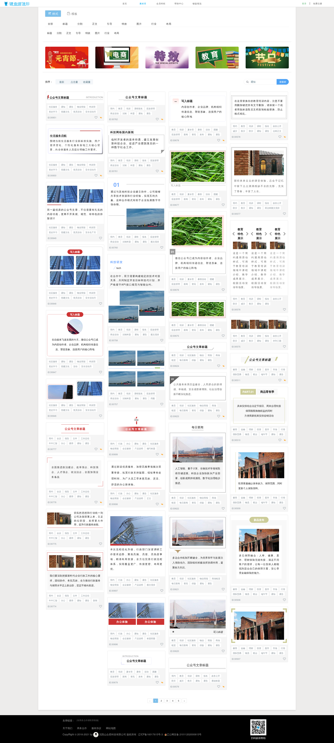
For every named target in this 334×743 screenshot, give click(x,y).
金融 (243, 369)
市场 (275, 369)
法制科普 (126, 241)
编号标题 (151, 448)
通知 (63, 106)
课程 (136, 160)
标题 (65, 23)
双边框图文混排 (272, 207)
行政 (120, 443)
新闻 (95, 600)
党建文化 (65, 111)
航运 (255, 374)
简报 (210, 355)
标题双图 (151, 638)
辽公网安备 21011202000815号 (184, 734)
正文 (94, 23)
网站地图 (111, 728)
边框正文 (277, 130)
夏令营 (129, 671)
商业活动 (114, 113)
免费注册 (317, 3)
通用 (71, 443)
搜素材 (282, 81)
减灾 (182, 680)
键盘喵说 (197, 3)
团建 (154, 671)
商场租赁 (216, 578)
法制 (124, 113)
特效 (124, 23)
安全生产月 (90, 232)
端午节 (264, 374)
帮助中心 (179, 3)
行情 (283, 369)
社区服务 (53, 106)
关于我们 (67, 728)
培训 (128, 108)
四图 (153, 398)
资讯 (132, 676)
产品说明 (139, 448)
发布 (140, 676)
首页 (124, 3)
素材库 (143, 3)
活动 (75, 366)
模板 (74, 14)
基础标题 (216, 680)
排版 (194, 359)
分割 (80, 23)
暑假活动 (202, 278)
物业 (202, 355)
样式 (55, 14)
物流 (247, 374)
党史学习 (53, 111)
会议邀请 (126, 448)
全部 (50, 23)
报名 (144, 160)
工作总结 (85, 438)
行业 (154, 23)
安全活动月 (90, 111)
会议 (59, 438)
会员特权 (160, 3)
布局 (168, 23)
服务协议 (96, 728)
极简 (235, 369)
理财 (251, 369)
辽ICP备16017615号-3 (150, 734)
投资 (259, 369)
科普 (132, 113)
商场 (218, 355)
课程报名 (138, 108)
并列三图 (277, 340)
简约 (51, 438)
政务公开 (216, 675)
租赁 (174, 359)
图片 (139, 23)
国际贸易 (237, 374)
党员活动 (77, 111)
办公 (63, 443)
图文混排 (155, 241)
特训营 (92, 106)
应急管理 (150, 108)
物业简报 (81, 106)
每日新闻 (184, 359)
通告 (71, 106)
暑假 (138, 671)
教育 (120, 108)
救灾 (190, 680)
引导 (109, 23)
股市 (267, 369)
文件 (75, 438)
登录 (304, 3)
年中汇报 (53, 443)
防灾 (174, 680)
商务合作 (82, 728)
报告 (67, 438)
